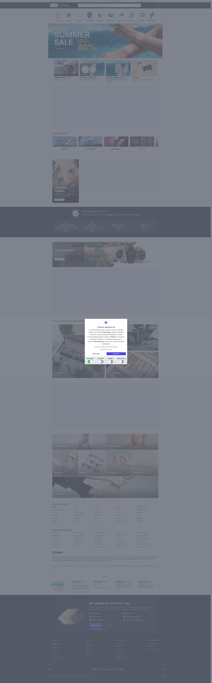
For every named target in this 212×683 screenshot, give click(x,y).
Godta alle (116, 353)
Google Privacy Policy (106, 349)
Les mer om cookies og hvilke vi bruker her (106, 346)
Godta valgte (96, 353)
